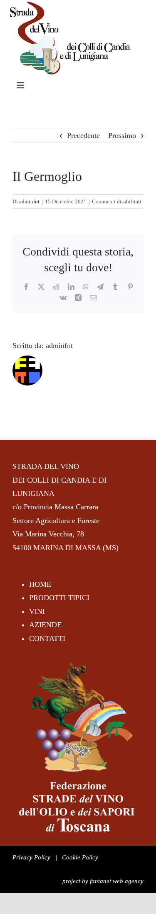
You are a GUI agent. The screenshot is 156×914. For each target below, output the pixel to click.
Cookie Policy (80, 857)
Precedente (83, 135)
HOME (40, 584)
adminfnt (29, 201)
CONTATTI (47, 638)
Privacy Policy (31, 857)
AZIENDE (45, 625)
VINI (37, 611)
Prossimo (122, 135)
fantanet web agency (117, 881)
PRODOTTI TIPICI (59, 597)
